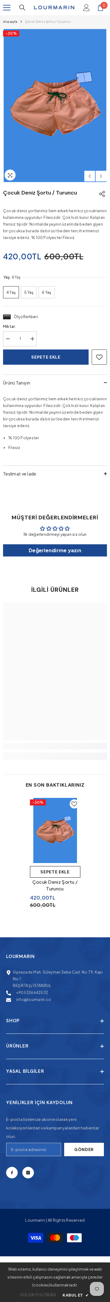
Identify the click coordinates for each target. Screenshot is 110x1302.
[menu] (6, 7)
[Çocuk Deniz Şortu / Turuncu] (55, 830)
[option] (55, 105)
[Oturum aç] (86, 7)
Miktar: (9, 326)
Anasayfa (10, 21)
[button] (89, 176)
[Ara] (22, 7)
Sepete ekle (46, 357)
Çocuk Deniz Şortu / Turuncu (55, 885)
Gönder (84, 1149)
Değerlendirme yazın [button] (55, 550)
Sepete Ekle (55, 872)
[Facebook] (12, 1172)
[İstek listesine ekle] (99, 357)
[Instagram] (28, 1172)
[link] (55, 746)
